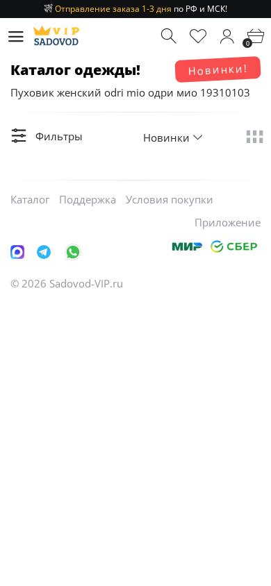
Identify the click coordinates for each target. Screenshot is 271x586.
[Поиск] (170, 36)
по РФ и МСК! (141, 9)
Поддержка (87, 199)
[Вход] (227, 36)
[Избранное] (198, 36)
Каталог (29, 199)
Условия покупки (169, 199)
